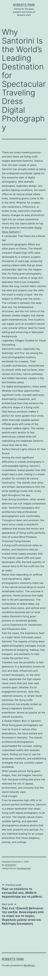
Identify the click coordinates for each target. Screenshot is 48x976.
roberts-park (24, 5)
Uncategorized (24, 868)
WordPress (29, 965)
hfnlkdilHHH (10, 865)
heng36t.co (8, 946)
